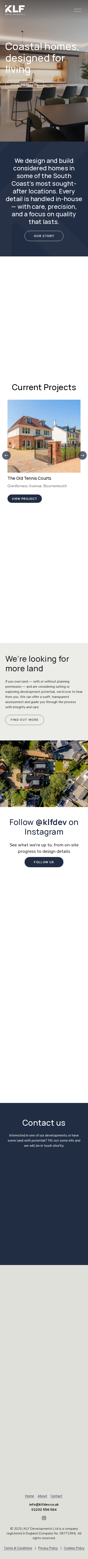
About (42, 1496)
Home (29, 1496)
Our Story (44, 236)
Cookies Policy (74, 1548)
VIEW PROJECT (24, 499)
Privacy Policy (48, 1548)
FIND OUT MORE (24, 720)
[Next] (82, 455)
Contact (56, 1496)
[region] (44, 451)
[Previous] (6, 455)
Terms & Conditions (18, 1548)
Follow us (44, 862)
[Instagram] (44, 1518)
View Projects (25, 85)
